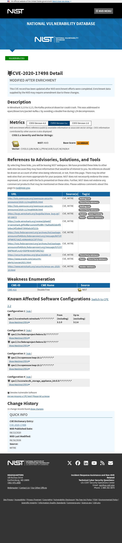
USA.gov (97, 502)
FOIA (95, 499)
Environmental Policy (108, 499)
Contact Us (24, 487)
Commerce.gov (73, 502)
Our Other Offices (39, 488)
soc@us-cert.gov (107, 485)
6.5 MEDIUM (83, 143)
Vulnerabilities (16, 58)
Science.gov (87, 502)
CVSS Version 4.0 (37, 123)
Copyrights (47, 499)
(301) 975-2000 (14, 482)
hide (28, 311)
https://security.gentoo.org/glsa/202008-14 (29, 254)
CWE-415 (12, 289)
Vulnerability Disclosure (64, 499)
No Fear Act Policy (84, 499)
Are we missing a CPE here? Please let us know (28, 396)
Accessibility (20, 499)
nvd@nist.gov (23, 188)
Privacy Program (34, 499)
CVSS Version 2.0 (80, 123)
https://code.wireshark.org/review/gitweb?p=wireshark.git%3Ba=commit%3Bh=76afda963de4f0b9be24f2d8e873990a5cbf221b (34, 225)
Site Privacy (8, 499)
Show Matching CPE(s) (18, 322)
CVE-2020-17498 (18, 425)
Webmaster (12, 487)
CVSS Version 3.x (59, 123)
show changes (36, 409)
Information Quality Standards (52, 502)
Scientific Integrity (29, 502)
